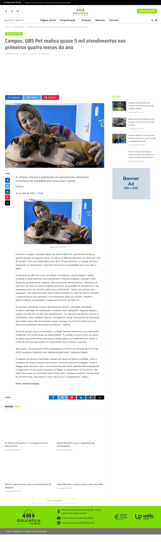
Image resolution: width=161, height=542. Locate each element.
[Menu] (156, 20)
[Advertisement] (80, 75)
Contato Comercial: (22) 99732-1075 (78, 523)
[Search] (152, 20)
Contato (113, 20)
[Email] (7, 202)
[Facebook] (7, 180)
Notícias (100, 20)
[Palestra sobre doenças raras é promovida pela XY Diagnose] (28, 467)
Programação (67, 20)
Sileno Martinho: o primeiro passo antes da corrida (80, 484)
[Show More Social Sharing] (62, 97)
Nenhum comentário (30, 54)
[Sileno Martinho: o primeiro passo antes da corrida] (80, 467)
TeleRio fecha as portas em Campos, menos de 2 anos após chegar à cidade (141, 106)
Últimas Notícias (14, 34)
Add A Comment (54, 501)
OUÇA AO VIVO (147, 11)
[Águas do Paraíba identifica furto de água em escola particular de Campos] (119, 122)
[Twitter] (7, 185)
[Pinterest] (7, 197)
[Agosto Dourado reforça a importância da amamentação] (80, 426)
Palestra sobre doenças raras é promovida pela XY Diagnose (28, 486)
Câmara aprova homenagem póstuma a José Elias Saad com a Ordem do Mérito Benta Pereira (141, 154)
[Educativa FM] (80, 11)
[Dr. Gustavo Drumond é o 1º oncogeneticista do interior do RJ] (28, 426)
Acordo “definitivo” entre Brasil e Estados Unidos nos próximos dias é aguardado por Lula (142, 138)
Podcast (86, 20)
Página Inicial (48, 20)
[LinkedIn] (7, 191)
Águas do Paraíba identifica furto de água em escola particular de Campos (141, 122)
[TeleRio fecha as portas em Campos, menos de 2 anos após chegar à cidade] (119, 106)
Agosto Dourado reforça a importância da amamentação (48, 3)
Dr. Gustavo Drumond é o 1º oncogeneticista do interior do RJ (26, 444)
